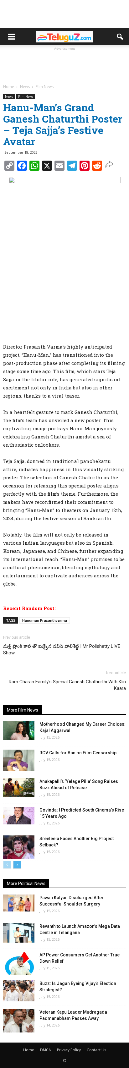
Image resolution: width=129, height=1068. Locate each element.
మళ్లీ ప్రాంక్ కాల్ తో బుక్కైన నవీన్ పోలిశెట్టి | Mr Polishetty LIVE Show (61, 649)
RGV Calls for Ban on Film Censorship (77, 752)
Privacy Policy (69, 1050)
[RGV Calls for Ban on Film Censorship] (18, 760)
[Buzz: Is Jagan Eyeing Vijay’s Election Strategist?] (18, 990)
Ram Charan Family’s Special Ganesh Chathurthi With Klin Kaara (67, 685)
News (9, 96)
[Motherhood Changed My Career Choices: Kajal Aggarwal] (18, 730)
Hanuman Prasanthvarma (44, 620)
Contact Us (96, 1050)
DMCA (45, 1050)
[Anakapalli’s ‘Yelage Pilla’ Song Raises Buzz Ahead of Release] (18, 787)
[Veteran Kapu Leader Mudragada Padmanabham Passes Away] (18, 1020)
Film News (25, 96)
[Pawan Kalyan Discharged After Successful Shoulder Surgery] (18, 903)
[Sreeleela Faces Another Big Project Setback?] (18, 847)
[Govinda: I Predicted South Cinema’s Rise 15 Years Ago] (18, 815)
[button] (120, 36)
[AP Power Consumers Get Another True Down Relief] (18, 963)
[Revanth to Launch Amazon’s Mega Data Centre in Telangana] (18, 933)
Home (28, 1050)
